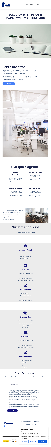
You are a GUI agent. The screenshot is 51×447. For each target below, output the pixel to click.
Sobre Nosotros (29, 4)
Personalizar (24, 441)
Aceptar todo (42, 441)
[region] (33, 435)
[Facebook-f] (4, 427)
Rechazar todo (33, 441)
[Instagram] (4, 425)
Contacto (37, 4)
